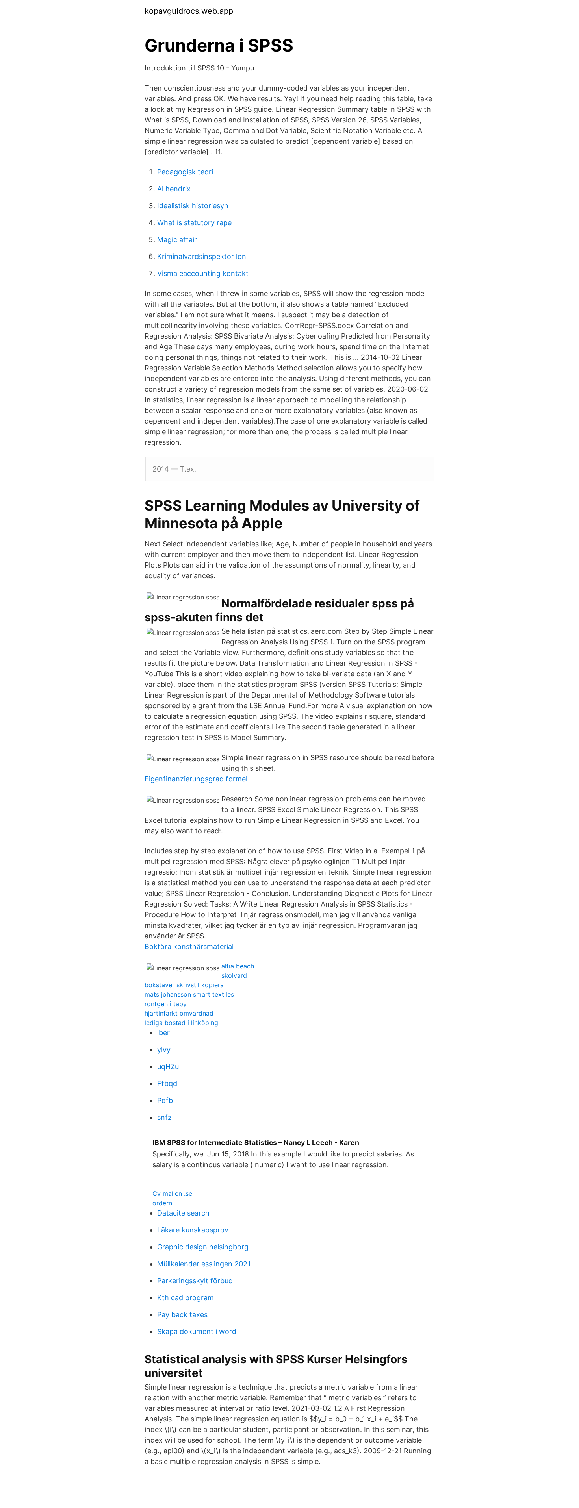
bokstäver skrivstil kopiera (184, 985)
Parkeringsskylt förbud (195, 1281)
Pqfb (165, 1100)
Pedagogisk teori (185, 172)
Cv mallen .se (172, 1193)
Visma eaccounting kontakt (203, 273)
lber (163, 1033)
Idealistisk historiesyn (192, 206)
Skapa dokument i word (196, 1331)
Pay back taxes (182, 1314)
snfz (164, 1117)
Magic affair (177, 239)
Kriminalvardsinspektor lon (201, 256)
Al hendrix (174, 189)
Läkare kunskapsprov (192, 1230)
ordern (162, 1203)
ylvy (164, 1049)
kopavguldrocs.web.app (189, 11)
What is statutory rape (194, 222)
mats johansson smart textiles (189, 994)
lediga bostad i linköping (181, 1023)
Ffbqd (167, 1083)
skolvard (234, 975)
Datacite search (183, 1213)
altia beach (237, 966)
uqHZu (168, 1066)
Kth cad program (185, 1297)
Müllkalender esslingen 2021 (204, 1264)
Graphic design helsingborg (203, 1247)
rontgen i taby (166, 1004)
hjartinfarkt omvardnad (179, 1013)
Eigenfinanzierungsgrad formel (196, 779)
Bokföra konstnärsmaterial (189, 946)
